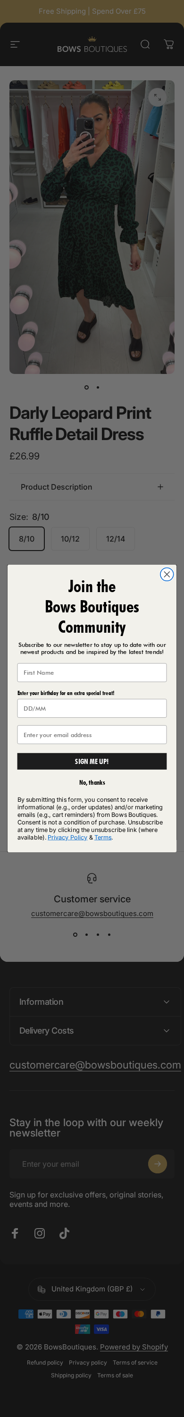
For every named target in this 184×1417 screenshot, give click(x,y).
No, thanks (92, 783)
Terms (103, 837)
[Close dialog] (167, 574)
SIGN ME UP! (92, 761)
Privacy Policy (67, 837)
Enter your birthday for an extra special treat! (65, 692)
